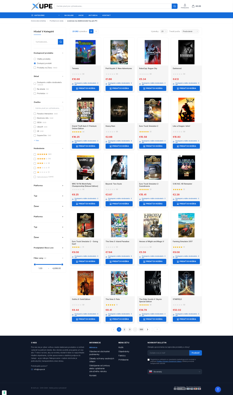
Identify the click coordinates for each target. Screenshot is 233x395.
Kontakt (106, 15)
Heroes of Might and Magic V (151, 241)
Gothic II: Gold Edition (81, 299)
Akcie (81, 15)
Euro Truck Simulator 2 (148, 126)
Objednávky (123, 351)
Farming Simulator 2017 (183, 241)
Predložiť (196, 353)
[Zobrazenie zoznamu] (96, 31)
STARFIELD (177, 299)
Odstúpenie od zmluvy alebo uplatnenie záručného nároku (99, 368)
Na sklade (69, 15)
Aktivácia (93, 15)
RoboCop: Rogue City (148, 68)
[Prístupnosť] (218, 389)
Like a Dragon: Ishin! (181, 126)
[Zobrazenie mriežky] (91, 31)
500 (141, 329)
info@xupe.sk (39, 369)
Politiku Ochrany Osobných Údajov (169, 361)
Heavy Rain (110, 126)
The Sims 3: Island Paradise (117, 241)
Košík (120, 347)
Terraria (75, 68)
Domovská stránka (38, 21)
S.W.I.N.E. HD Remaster (182, 184)
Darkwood (177, 68)
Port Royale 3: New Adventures (119, 68)
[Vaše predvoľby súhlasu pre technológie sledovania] (4, 392)
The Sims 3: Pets (113, 299)
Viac (37, 140)
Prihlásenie (123, 359)
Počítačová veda (56, 21)
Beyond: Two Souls (114, 184)
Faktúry (122, 355)
